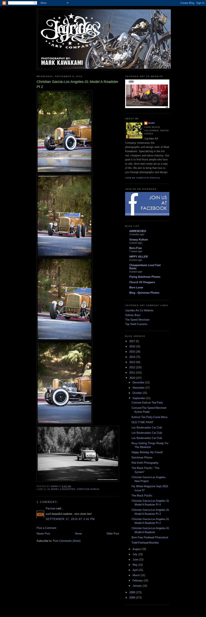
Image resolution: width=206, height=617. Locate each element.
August (137, 549)
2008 (132, 597)
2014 (132, 356)
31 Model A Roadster (61, 489)
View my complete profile (142, 178)
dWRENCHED (137, 231)
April (136, 570)
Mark (151, 123)
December (139, 382)
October (138, 392)
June (136, 559)
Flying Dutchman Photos (144, 276)
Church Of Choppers (142, 282)
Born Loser (136, 287)
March (137, 575)
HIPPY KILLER (138, 256)
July (135, 554)
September (139, 398)
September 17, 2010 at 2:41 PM (70, 519)
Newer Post (43, 533)
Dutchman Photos (142, 457)
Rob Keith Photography (145, 462)
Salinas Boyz (133, 315)
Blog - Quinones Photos (144, 292)
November (139, 387)
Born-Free (135, 248)
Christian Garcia (88, 489)
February (138, 580)
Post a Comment (46, 527)
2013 (132, 362)
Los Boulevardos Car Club (147, 427)
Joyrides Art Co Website (139, 310)
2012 (132, 367)
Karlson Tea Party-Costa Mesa (149, 417)
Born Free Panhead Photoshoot (150, 537)
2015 (132, 351)
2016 (132, 346)
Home (78, 533)
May (135, 564)
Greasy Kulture (138, 239)
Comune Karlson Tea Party (147, 402)
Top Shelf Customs (136, 324)
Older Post (113, 533)
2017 (132, 341)
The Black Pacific (142, 495)
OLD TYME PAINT (142, 422)
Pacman (50, 508)
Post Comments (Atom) (66, 540)
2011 (132, 372)
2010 (132, 377)
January (138, 585)
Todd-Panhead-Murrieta (145, 542)
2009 (132, 592)
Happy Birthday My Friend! (147, 452)
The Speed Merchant (137, 319)
